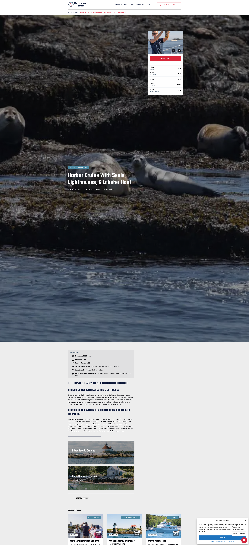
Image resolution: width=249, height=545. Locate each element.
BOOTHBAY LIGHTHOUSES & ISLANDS (84, 541)
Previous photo (173, 50)
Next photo (179, 50)
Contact (150, 5)
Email (86, 498)
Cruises (74, 12)
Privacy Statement (229, 541)
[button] (245, 520)
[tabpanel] (165, 42)
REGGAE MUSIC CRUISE (157, 541)
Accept (222, 537)
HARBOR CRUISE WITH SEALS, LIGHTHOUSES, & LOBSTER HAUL (104, 12)
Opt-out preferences (217, 541)
